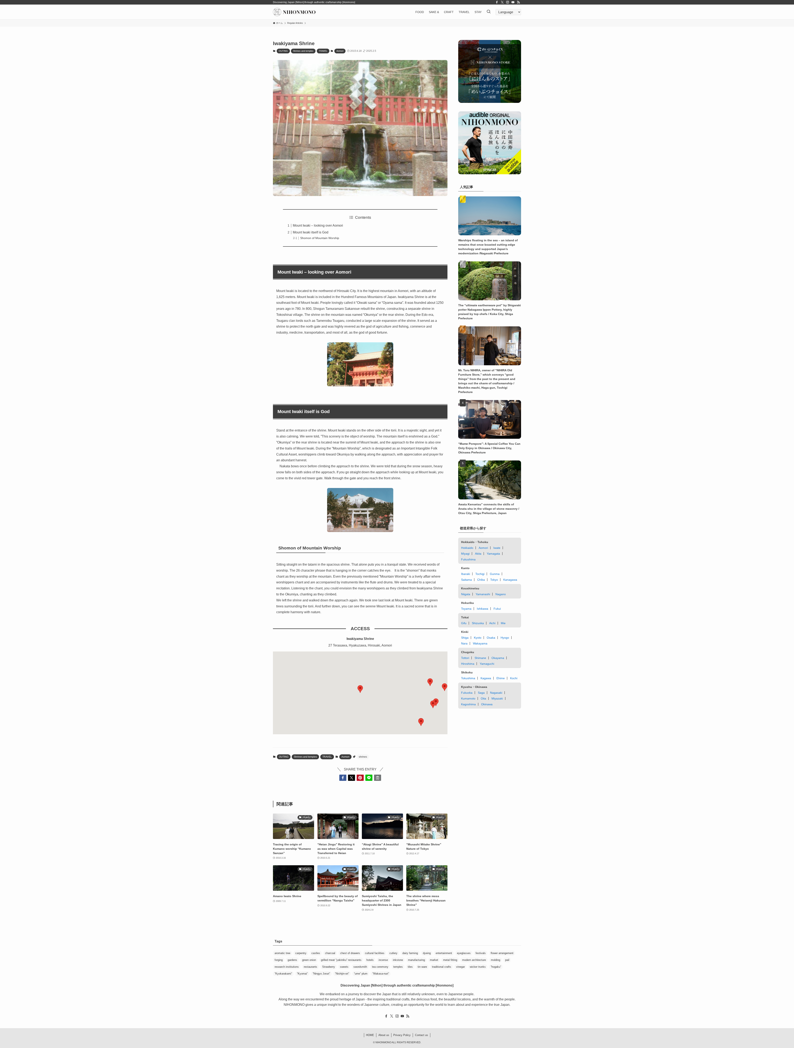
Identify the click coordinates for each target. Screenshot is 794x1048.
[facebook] (497, 2)
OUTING (283, 51)
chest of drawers (350, 953)
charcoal (330, 953)
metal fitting (450, 959)
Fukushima (468, 559)
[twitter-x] (502, 2)
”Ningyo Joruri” (321, 973)
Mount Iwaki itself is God (310, 232)
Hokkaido (467, 547)
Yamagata (493, 553)
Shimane (480, 658)
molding (495, 959)
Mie (503, 623)
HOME (370, 1035)
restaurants (310, 966)
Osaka (491, 637)
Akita (478, 553)
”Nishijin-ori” (342, 973)
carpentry (300, 953)
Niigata (465, 594)
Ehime (500, 678)
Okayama (497, 658)
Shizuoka (478, 623)
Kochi (513, 678)
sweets (344, 966)
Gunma (495, 574)
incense (383, 959)
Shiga (465, 637)
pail (507, 959)
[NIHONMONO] (294, 12)
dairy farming (410, 953)
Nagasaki (496, 692)
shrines (363, 756)
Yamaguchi (487, 663)
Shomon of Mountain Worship (319, 238)
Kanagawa (510, 579)
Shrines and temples (303, 51)
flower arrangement (502, 953)
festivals (481, 953)
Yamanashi (483, 594)
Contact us (421, 1035)
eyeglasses (464, 953)
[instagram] (507, 2)
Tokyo (494, 579)
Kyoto (477, 637)
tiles (410, 966)
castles (315, 953)
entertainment (444, 953)
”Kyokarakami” (283, 973)
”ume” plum (360, 973)
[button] (436, 702)
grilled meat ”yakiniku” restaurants (341, 959)
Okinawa (487, 704)
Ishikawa (482, 608)
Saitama (466, 579)
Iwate (496, 547)
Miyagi (465, 553)
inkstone (398, 959)
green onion (309, 959)
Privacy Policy (402, 1035)
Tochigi (479, 574)
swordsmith (360, 966)
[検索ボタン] (488, 12)
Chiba (481, 579)
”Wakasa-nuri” (380, 973)
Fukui (497, 608)
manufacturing (416, 959)
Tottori (465, 658)
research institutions (287, 966)
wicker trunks (478, 966)
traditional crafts (441, 966)
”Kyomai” (302, 973)
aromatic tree (282, 953)
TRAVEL (323, 51)
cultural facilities (374, 953)
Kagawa (486, 678)
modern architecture (474, 959)
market (434, 959)
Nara (464, 643)
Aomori (339, 51)
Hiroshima (467, 663)
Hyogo (505, 637)
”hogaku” (496, 966)
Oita (483, 698)
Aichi (492, 623)
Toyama (466, 608)
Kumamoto (468, 698)
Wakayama (480, 643)
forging (279, 959)
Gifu (463, 623)
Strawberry (328, 966)
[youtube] (513, 2)
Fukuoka (466, 692)
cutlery (393, 953)
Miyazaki (497, 698)
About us (383, 1035)
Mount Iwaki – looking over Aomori (318, 225)
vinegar (460, 966)
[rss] (518, 2)
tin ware (422, 966)
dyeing (427, 953)
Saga (481, 692)
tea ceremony (380, 966)
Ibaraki (465, 574)
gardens (292, 959)
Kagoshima (468, 704)
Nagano (500, 594)
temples (398, 966)
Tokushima (468, 678)
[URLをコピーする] (377, 778)
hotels (370, 959)
